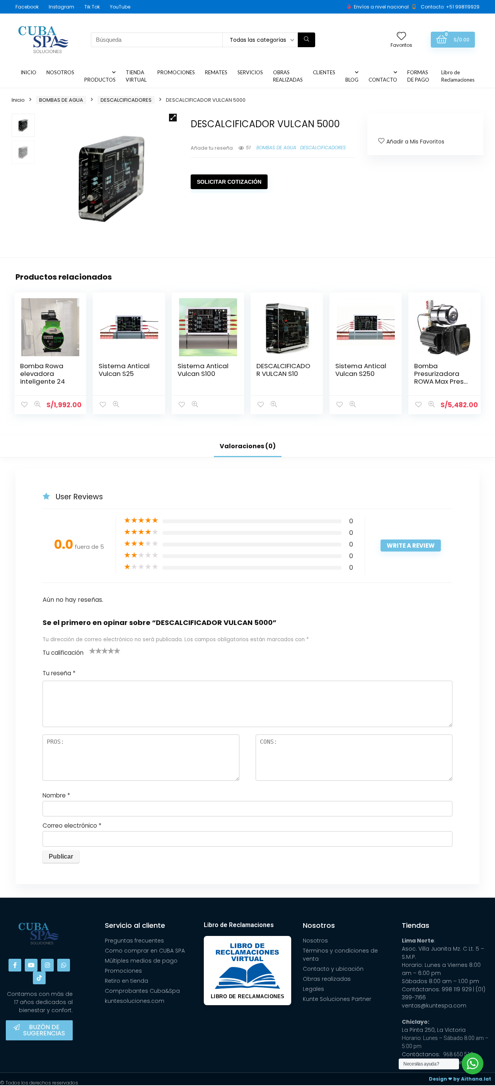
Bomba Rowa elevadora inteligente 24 (42, 373)
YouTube (120, 6)
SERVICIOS (250, 72)
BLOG (351, 80)
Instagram (61, 6)
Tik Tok (92, 6)
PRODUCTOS (100, 80)
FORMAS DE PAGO (418, 76)
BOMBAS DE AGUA (61, 100)
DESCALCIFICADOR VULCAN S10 (283, 369)
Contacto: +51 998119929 (450, 6)
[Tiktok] (39, 978)
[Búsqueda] (306, 39)
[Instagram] (47, 965)
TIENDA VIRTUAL (136, 76)
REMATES (216, 72)
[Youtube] (31, 965)
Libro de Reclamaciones (458, 76)
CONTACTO (383, 80)
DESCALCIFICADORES (126, 100)
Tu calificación (63, 653)
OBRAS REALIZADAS (288, 76)
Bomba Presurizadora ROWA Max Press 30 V (440, 377)
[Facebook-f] (15, 965)
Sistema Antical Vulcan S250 (360, 369)
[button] (173, 117)
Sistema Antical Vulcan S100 (203, 369)
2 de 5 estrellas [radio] (95, 650)
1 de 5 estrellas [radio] (92, 650)
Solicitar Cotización (229, 182)
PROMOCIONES (176, 72)
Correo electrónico (72, 825)
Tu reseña (59, 673)
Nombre (56, 795)
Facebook (27, 6)
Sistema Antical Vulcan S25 (124, 369)
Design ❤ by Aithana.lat (460, 1079)
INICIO (28, 72)
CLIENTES (324, 72)
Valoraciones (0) (248, 446)
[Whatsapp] (63, 965)
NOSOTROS (60, 72)
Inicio (18, 100)
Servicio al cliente (135, 925)
